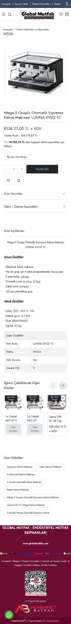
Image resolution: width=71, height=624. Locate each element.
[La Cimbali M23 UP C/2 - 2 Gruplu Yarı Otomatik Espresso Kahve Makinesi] (13, 403)
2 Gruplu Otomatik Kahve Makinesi (24, 482)
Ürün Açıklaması (14, 231)
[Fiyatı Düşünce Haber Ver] (18, 180)
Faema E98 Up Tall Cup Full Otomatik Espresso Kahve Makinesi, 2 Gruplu (56, 419)
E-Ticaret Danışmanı (36, 601)
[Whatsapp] (9, 615)
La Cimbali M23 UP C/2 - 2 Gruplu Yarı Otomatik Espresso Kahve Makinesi (12, 419)
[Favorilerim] (61, 14)
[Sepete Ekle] (42, 169)
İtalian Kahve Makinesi (18, 490)
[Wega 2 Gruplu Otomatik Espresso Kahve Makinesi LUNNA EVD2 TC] (35, 72)
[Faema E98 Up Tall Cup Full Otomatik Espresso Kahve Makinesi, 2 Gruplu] (56, 403)
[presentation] (53, 386)
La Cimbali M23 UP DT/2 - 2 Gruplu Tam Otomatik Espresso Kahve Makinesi (33, 419)
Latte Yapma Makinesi (51, 467)
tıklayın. (8, 146)
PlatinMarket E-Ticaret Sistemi (26, 621)
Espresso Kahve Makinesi (19, 467)
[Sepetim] (67, 14)
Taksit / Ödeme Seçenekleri (21, 206)
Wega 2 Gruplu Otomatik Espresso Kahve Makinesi (33, 497)
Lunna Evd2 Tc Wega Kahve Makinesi (26, 505)
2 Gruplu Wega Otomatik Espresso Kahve (28, 513)
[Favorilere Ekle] (8, 180)
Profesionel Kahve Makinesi (21, 474)
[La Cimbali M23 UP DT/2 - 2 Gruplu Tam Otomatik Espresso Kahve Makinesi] (35, 403)
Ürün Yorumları (13, 194)
